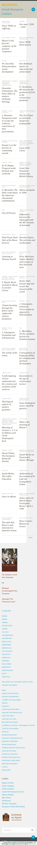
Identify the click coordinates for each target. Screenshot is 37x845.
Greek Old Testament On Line (13, 792)
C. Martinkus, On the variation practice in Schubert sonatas (27, 335)
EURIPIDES (5, 661)
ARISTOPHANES (7, 670)
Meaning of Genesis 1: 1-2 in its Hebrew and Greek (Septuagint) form (9, 434)
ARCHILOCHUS (7, 625)
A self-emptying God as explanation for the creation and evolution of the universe (9, 382)
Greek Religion (7, 422)
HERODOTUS (6, 667)
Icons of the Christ (24, 149)
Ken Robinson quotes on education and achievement (25, 67)
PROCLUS (5, 732)
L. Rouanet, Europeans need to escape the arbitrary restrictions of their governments (9, 123)
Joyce (26, 493)
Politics (5, 112)
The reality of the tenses (9, 354)
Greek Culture (25, 162)
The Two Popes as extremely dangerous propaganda (26, 119)
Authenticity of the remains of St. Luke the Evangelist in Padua (27, 479)
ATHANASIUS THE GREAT (10, 709)
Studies (4, 329)
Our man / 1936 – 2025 (26, 25)
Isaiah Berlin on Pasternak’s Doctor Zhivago (26, 457)
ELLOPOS (9, 4)
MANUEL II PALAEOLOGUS (11, 757)
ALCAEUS (5, 632)
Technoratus (6, 801)
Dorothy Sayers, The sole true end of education (27, 240)
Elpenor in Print (8, 783)
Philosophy (10, 349)
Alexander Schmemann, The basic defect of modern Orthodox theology (9, 95)
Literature (6, 22)
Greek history (24, 187)
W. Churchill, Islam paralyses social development (9, 67)
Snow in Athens (9, 496)
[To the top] (33, 837)
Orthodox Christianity (6, 84)
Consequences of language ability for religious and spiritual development (27, 358)
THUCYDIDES (6, 664)
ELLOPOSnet (11, 841)
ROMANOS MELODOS (9, 735)
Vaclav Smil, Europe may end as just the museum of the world (26, 286)
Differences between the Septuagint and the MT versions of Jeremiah (26, 219)
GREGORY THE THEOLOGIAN (12, 712)
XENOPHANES (7, 638)
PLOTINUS (5, 706)
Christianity (6, 81)
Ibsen (21, 493)
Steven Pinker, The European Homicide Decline (8, 457)
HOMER (4, 616)
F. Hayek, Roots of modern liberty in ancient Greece (10, 286)
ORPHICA (5, 622)
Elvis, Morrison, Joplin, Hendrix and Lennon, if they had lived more (26, 261)
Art (3, 37)
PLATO (4, 673)
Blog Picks (23, 252)
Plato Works (6, 798)
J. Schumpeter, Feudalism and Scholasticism (9, 335)
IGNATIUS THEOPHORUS (10, 696)
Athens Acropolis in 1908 (27, 191)
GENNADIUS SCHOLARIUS (11, 760)
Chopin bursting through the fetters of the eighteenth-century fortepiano (9, 312)
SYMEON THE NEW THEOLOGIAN (13, 747)
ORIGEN (4, 703)
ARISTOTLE (6, 677)
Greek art (23, 142)
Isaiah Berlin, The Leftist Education (8, 476)
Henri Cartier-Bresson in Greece (26, 524)
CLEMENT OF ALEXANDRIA (11, 700)
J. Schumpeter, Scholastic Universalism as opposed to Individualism (26, 309)
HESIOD (4, 619)
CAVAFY (5, 767)
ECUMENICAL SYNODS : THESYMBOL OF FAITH (18, 725)
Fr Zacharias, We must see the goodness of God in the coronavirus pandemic (27, 93)
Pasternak (23, 451)
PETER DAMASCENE (9, 744)
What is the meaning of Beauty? (24, 425)
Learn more (32, 844)
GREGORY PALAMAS (9, 751)
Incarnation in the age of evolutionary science (26, 380)
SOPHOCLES (6, 657)
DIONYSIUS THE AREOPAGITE (12, 738)
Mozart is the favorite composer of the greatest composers (9, 46)
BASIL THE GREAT (8, 716)
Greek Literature (8, 789)
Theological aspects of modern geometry (7, 405)
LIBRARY (6, 611)
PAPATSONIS (6, 770)
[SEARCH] (32, 830)
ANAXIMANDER (7, 635)
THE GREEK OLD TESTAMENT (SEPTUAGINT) (17, 682)
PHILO (4, 690)
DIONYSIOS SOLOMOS (9, 763)
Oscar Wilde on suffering (9, 27)
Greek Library (24, 165)
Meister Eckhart (8, 795)
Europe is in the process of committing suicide (9, 149)
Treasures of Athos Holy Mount (13, 807)
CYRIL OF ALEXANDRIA (10, 728)
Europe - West (10, 37)
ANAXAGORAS (7, 651)
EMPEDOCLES (6, 648)
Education (6, 21)
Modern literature (26, 38)
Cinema (22, 21)
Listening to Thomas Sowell (9, 257)
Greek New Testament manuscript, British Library (26, 172)
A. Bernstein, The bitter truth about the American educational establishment (10, 195)
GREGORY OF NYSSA (9, 719)
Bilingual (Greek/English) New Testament (9, 590)
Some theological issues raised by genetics (27, 406)
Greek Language (25, 164)
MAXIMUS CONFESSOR (10, 741)
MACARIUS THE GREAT (10, 722)
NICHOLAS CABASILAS (10, 754)
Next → (31, 537)
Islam (4, 60)
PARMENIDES (6, 645)
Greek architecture (27, 185)
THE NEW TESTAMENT (9, 685)
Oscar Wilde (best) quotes (25, 43)
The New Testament (9, 804)
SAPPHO (5, 629)
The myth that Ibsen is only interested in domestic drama (9, 526)
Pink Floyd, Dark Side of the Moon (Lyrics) (10, 240)
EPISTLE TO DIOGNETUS (10, 693)
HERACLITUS (6, 641)
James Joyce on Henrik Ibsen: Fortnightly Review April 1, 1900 (26, 503)
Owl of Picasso (9, 213)
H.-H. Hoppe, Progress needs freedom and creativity (9, 169)
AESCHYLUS (6, 654)
